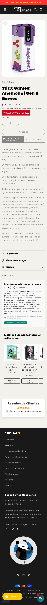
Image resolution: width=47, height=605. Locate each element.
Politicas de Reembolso (16, 457)
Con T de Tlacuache (21, 590)
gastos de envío (10, 108)
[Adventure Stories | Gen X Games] (12, 352)
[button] (5, 9)
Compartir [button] (9, 275)
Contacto (9, 485)
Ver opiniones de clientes (15, 323)
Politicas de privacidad (16, 451)
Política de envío (34, 597)
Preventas (9, 480)
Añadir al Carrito (12, 381)
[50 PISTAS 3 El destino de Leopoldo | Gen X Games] (30, 352)
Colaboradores (12, 474)
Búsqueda (9, 440)
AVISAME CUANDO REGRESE (16, 112)
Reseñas (9, 445)
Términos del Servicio (15, 468)
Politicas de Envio (13, 462)
